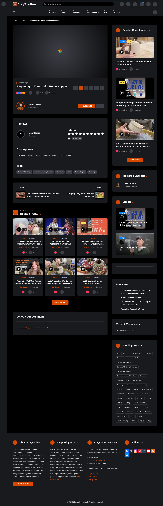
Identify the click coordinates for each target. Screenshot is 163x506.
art (118, 353)
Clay (69, 172)
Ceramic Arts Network (124, 362)
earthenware (141, 385)
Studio (146, 407)
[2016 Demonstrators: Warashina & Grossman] (60, 226)
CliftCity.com (92, 480)
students (137, 407)
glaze (128, 389)
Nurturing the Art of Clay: (131, 297)
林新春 (142, 421)
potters (119, 403)
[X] (131, 451)
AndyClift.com (92, 474)
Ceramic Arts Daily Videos (43, 172)
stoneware (127, 407)
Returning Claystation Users (132, 309)
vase (131, 416)
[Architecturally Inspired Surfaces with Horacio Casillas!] (92, 226)
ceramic (120, 358)
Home (15, 20)
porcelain (149, 398)
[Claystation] (25, 4)
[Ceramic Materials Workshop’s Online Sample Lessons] (135, 219)
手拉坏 (134, 421)
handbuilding (146, 389)
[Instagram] (135, 451)
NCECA (139, 398)
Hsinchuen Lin (133, 394)
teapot (138, 412)
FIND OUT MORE (22, 484)
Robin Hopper (79, 172)
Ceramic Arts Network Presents (127, 367)
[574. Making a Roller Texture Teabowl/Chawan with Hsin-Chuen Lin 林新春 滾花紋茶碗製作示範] (28, 226)
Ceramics (60, 172)
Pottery (23, 238)
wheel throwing (122, 421)
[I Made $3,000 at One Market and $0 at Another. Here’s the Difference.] (28, 266)
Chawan (120, 380)
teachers (129, 412)
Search (150, 269)
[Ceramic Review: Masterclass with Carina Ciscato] (135, 47)
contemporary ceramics (125, 385)
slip (118, 407)
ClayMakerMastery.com (96, 460)
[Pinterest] (140, 451)
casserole (148, 353)
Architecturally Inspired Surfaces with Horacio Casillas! (92, 244)
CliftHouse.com (93, 476)
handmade (120, 394)
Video (24, 20)
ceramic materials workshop (126, 376)
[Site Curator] (20, 106)
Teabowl (120, 412)
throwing (92, 172)
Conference (137, 380)
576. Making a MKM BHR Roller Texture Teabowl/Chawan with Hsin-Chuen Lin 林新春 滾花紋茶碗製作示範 (134, 147)
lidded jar (145, 394)
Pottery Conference (140, 403)
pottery (128, 403)
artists (125, 353)
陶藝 (149, 421)
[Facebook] (127, 451)
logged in (29, 328)
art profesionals (136, 353)
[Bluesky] (127, 455)
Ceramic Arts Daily (24, 172)
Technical (32, 238)
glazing (136, 389)
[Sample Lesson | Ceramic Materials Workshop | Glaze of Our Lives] (135, 88)
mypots (119, 398)
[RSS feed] (153, 451)
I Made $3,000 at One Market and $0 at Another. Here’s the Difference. (28, 283)
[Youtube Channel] (148, 451)
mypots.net (129, 398)
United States (121, 416)
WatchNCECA (141, 416)
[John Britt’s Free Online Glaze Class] (135, 244)
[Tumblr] (144, 451)
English (119, 389)
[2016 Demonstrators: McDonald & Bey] (92, 266)
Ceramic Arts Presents (124, 371)
